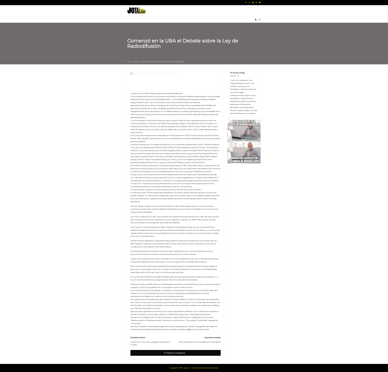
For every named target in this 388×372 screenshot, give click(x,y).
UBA (189, 329)
